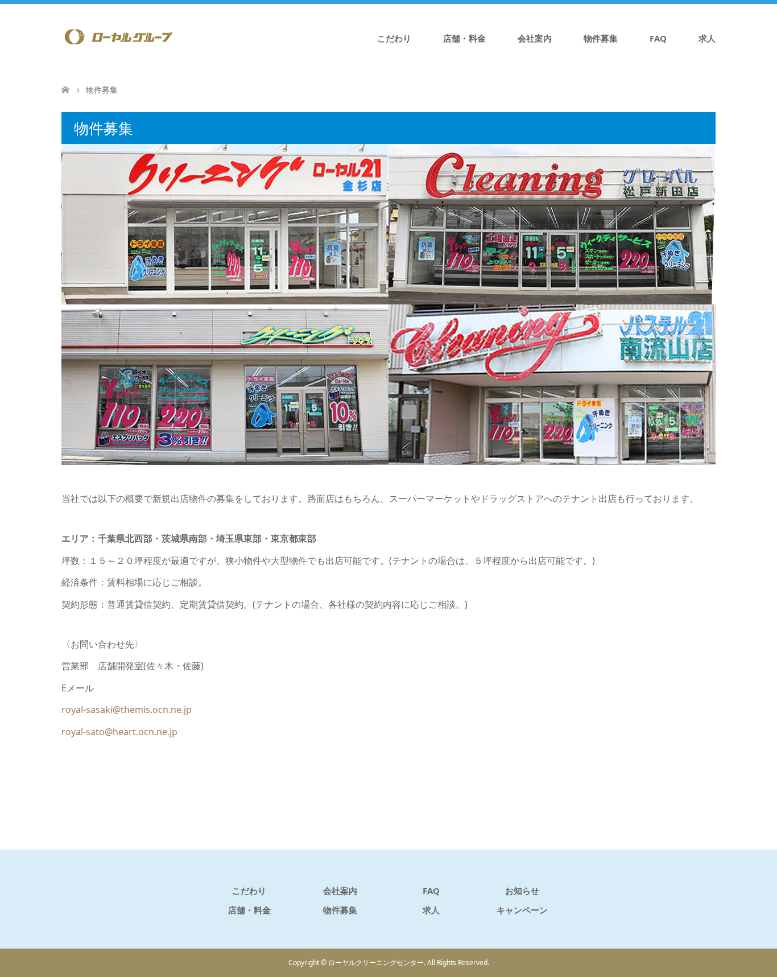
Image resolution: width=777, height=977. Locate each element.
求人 (707, 38)
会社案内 (535, 38)
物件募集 (601, 38)
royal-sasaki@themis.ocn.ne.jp (126, 709)
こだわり (394, 38)
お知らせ (522, 890)
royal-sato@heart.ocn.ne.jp (119, 731)
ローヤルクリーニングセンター (376, 962)
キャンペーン (522, 910)
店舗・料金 (464, 38)
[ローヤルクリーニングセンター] (118, 37)
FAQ (658, 38)
